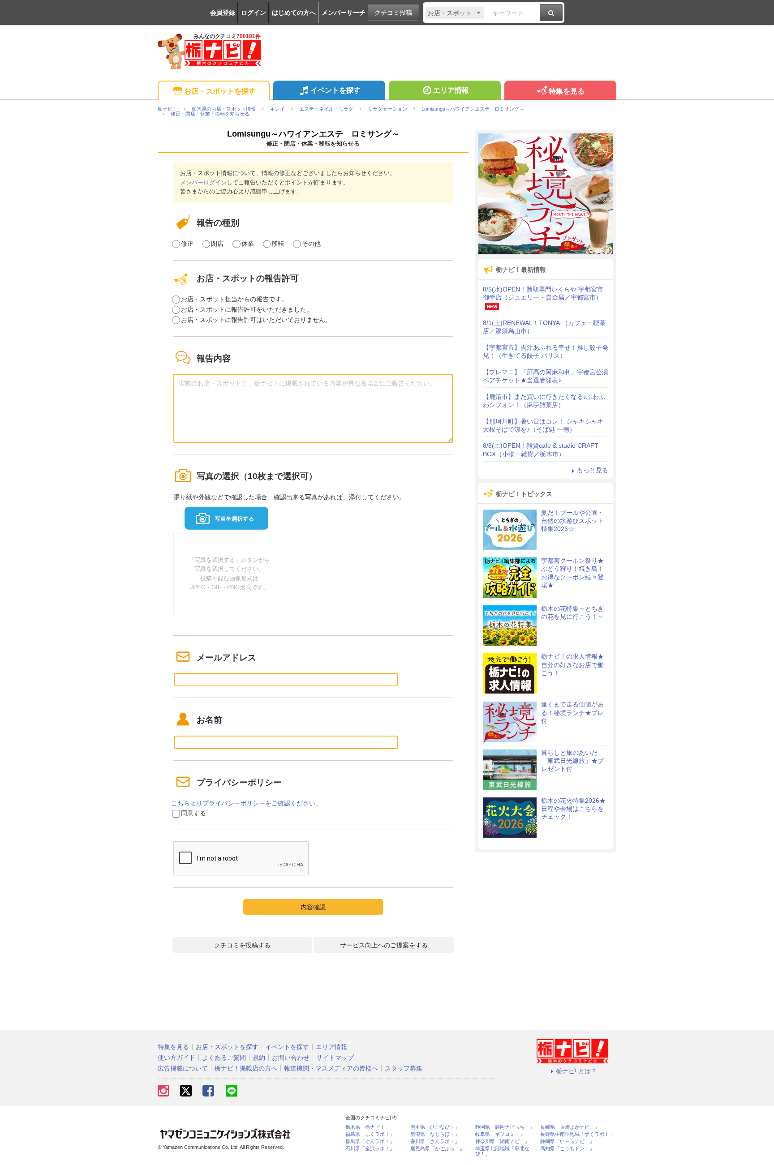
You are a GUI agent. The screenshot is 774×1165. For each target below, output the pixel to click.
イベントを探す (335, 90)
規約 (259, 1057)
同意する (193, 813)
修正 (187, 243)
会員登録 (222, 12)
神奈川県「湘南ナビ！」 (502, 1141)
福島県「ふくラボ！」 (370, 1134)
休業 (247, 243)
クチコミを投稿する (242, 945)
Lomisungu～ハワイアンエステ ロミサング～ (313, 133)
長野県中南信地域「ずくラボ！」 (577, 1134)
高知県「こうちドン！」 (567, 1148)
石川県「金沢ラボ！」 (370, 1148)
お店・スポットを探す (220, 91)
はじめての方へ (294, 12)
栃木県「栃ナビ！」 (367, 1127)
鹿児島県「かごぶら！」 (437, 1148)
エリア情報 (451, 90)
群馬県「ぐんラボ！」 (370, 1141)
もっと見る (592, 470)
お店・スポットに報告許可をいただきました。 (247, 309)
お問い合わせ (291, 1057)
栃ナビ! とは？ (576, 1071)
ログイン (253, 12)
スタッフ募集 (403, 1068)
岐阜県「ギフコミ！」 (500, 1134)
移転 (277, 243)
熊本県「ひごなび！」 (435, 1127)
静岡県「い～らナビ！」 (567, 1141)
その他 (311, 243)
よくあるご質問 (224, 1057)
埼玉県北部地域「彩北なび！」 (502, 1151)
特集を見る (567, 91)
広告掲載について (183, 1068)
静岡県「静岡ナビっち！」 (504, 1127)
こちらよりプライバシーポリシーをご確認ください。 (246, 803)
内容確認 (313, 907)
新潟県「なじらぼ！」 (435, 1134)
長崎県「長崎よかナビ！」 (569, 1127)
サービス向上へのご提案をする (384, 945)
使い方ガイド (176, 1057)
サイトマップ (335, 1057)
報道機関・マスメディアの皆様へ (331, 1068)
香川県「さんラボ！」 (435, 1141)
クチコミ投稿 (393, 12)
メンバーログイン (203, 182)
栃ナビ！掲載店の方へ (246, 1068)
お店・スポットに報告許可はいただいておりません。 (256, 319)
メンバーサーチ (344, 12)
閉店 (217, 243)
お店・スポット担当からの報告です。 (234, 299)
